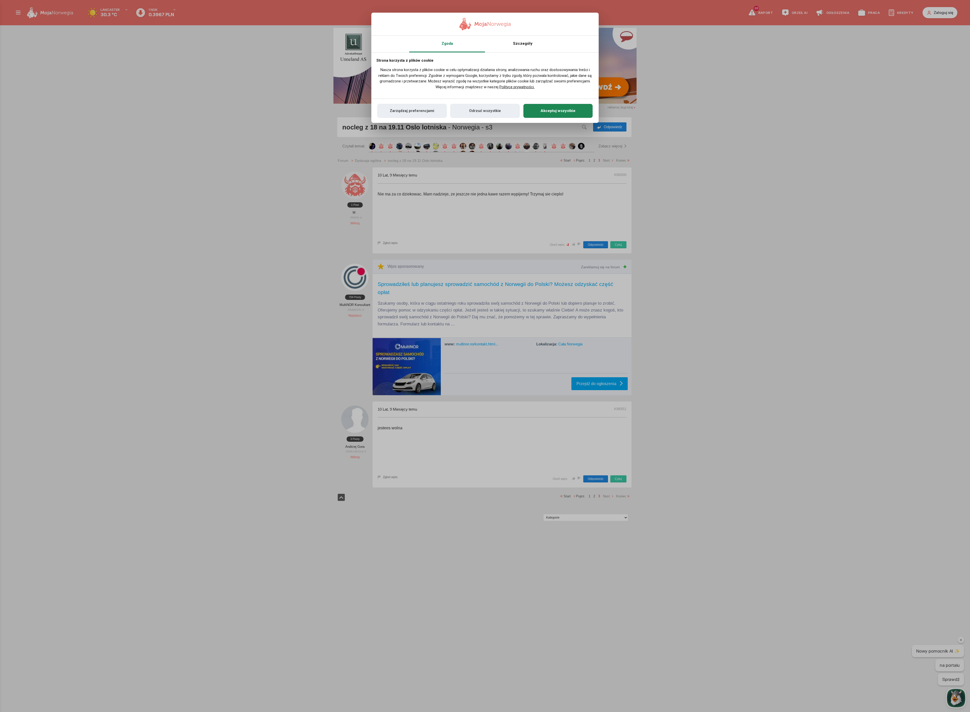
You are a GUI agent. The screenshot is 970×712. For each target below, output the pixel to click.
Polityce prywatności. (517, 87)
